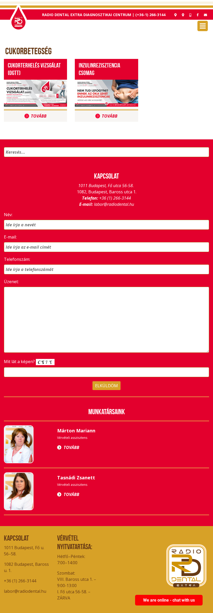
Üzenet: (11, 281)
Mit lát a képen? (20, 361)
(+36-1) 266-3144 (150, 14)
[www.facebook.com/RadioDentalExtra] (198, 15)
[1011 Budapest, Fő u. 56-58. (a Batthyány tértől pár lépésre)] (183, 15)
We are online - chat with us (169, 600)
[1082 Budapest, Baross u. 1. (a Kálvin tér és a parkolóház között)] (175, 15)
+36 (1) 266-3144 (115, 198)
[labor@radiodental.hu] (205, 15)
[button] (204, 159)
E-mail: (10, 237)
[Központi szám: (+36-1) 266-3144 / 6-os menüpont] (190, 15)
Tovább (38, 116)
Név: (8, 214)
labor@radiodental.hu (114, 204)
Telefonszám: (17, 259)
